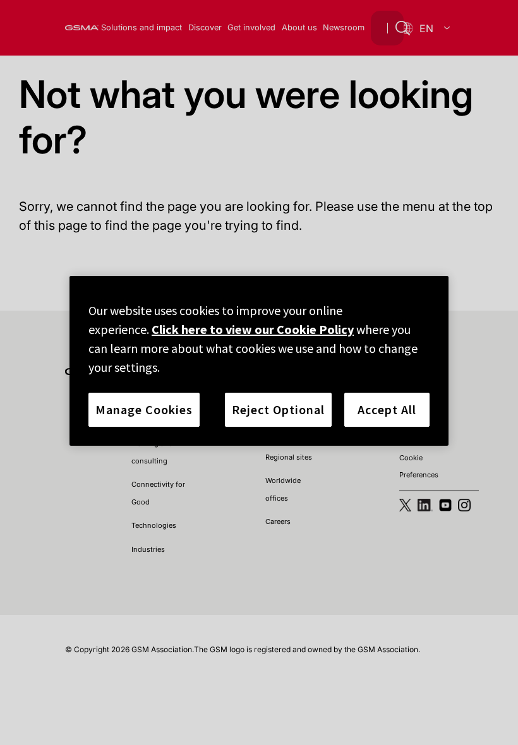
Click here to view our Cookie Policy (253, 329)
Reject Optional (278, 409)
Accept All (387, 409)
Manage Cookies (144, 409)
